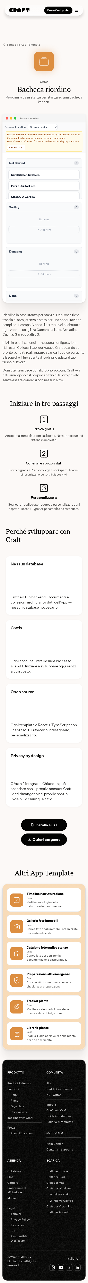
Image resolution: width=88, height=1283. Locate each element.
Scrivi (14, 1095)
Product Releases (19, 1083)
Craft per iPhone (57, 1171)
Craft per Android (58, 1212)
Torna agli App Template (23, 44)
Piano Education (22, 1133)
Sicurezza (17, 1225)
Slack (50, 1083)
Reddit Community (59, 1089)
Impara (51, 1104)
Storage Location (15, 127)
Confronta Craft (56, 1110)
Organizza (17, 1106)
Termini (16, 1214)
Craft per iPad (55, 1177)
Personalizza (19, 1112)
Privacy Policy (20, 1219)
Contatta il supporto (59, 1149)
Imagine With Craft (20, 1118)
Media (11, 1198)
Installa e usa (47, 824)
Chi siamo (14, 1171)
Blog (10, 1177)
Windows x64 (59, 1194)
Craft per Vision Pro (59, 1206)
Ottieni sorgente (46, 839)
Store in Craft (16, 147)
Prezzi (11, 1127)
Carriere (12, 1182)
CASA (44, 82)
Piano (14, 1100)
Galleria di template (59, 1122)
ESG (13, 1231)
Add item (46, 229)
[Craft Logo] (19, 10)
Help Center (54, 1144)
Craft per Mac (55, 1182)
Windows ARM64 (61, 1201)
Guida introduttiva (58, 1116)
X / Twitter (53, 1095)
